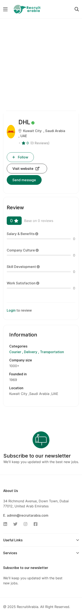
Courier (15, 352)
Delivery (30, 352)
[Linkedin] (6, 524)
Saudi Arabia (55, 131)
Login (11, 310)
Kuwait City (32, 131)
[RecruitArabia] (27, 9)
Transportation (51, 352)
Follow (23, 157)
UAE (23, 136)
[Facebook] (37, 524)
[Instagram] (27, 524)
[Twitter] (17, 524)
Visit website (22, 168)
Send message (24, 180)
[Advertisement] (41, 68)
